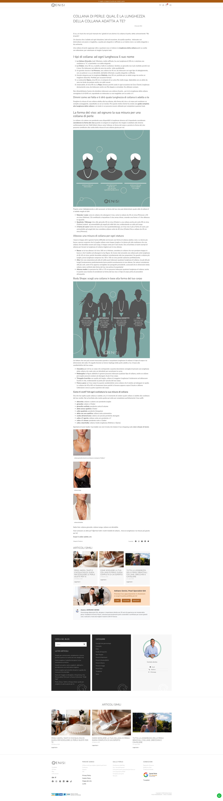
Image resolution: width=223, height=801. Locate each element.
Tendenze (80, 541)
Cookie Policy (86, 778)
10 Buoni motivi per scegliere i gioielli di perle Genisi (94, 765)
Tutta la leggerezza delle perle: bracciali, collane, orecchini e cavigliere (136, 573)
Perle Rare (99, 669)
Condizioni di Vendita (148, 769)
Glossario (115, 776)
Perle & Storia (100, 663)
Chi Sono (54, 769)
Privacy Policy (86, 775)
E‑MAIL (117, 600)
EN (53, 778)
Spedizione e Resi (147, 767)
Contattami (54, 767)
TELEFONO (126, 600)
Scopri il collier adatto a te (82, 537)
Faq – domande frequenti (118, 767)
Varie (97, 674)
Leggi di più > (77, 582)
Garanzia (84, 769)
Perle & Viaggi (100, 666)
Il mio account (55, 773)
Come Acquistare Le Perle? (119, 771)
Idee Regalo (99, 655)
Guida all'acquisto (101, 652)
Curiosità (98, 646)
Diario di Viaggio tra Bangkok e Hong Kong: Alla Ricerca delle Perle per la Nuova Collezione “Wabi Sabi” (70, 677)
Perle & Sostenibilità (102, 660)
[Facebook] (53, 781)
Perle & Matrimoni (101, 657)
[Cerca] (84, 644)
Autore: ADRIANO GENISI (90, 610)
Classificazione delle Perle (119, 765)
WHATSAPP (136, 600)
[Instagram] (56, 781)
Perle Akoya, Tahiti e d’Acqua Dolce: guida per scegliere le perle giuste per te (84, 573)
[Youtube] (67, 781)
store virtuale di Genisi (141, 427)
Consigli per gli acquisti (118, 773)
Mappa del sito (87, 781)
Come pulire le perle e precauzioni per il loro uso (124, 769)
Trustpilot (146, 780)
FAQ (97, 649)
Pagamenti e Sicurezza (148, 765)
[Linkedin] (64, 781)
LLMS (84, 784)
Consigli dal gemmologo (103, 643)
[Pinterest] (60, 781)
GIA (83, 771)
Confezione (85, 767)
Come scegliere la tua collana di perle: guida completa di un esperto (111, 572)
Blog (53, 771)
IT (55, 778)
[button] (135, 541)
